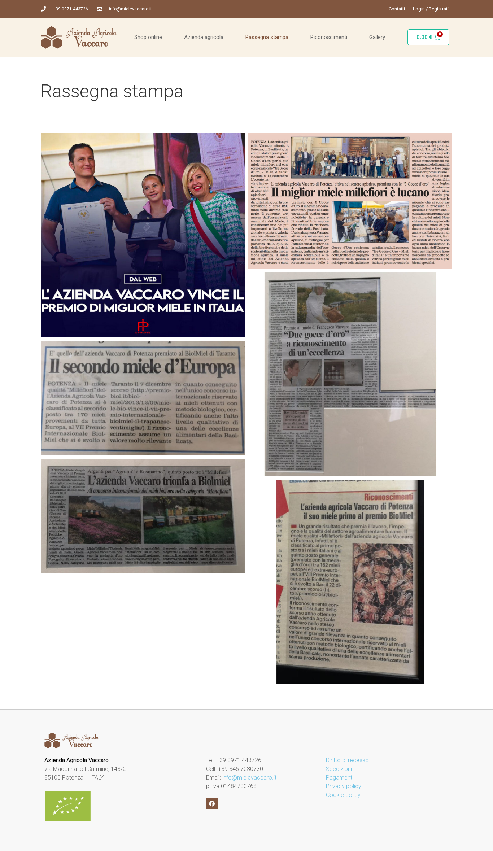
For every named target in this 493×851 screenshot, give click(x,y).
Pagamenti (339, 777)
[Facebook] (212, 803)
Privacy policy (343, 786)
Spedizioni (339, 768)
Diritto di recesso (347, 760)
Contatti (397, 9)
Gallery (377, 37)
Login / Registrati (431, 9)
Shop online (148, 37)
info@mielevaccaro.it (249, 777)
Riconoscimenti (328, 37)
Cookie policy (343, 794)
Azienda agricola (203, 37)
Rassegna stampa (266, 37)
